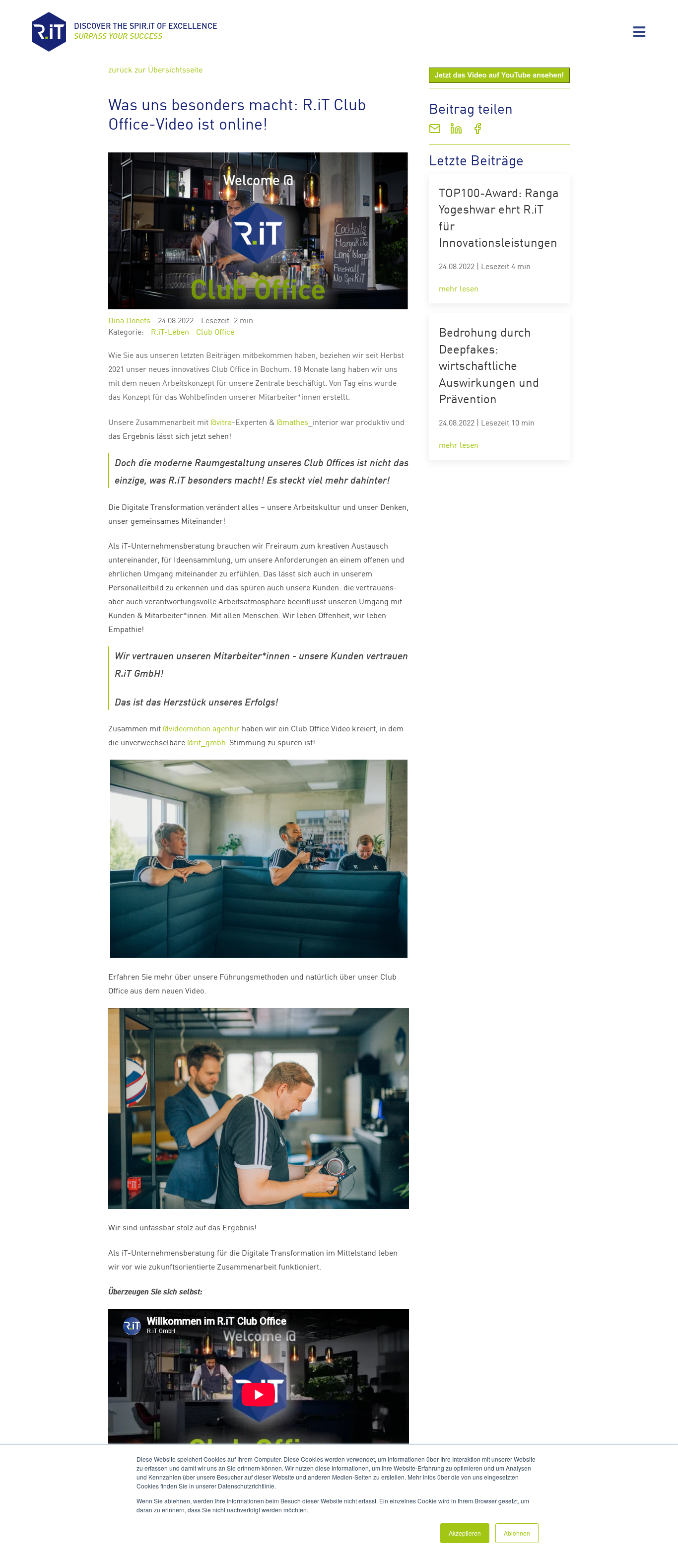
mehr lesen (458, 288)
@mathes (292, 421)
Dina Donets (129, 319)
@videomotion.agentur (201, 728)
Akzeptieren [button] (465, 1533)
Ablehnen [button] (517, 1533)
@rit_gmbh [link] (206, 742)
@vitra (221, 421)
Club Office (215, 331)
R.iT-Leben (170, 331)
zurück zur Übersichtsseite (155, 69)
